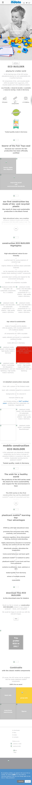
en (24, 3)
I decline (20, 781)
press (15, 734)
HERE (14, 774)
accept (28, 781)
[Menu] (3, 2)
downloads (16, 730)
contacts (15, 737)
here (16, 618)
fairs (14, 732)
